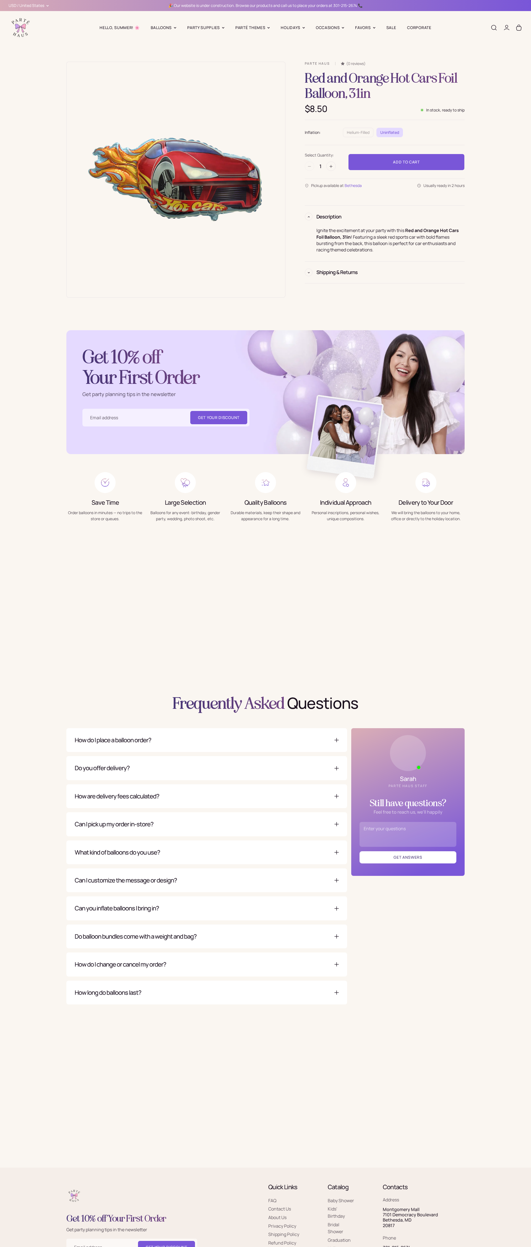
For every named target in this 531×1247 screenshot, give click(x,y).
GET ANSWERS (408, 857)
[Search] (494, 28)
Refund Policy (282, 1243)
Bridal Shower (335, 1228)
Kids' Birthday (336, 1212)
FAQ (272, 1200)
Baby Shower (341, 1200)
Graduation (339, 1240)
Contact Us (279, 1209)
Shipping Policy (283, 1234)
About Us (277, 1217)
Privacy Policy (282, 1226)
